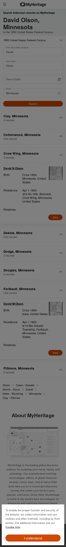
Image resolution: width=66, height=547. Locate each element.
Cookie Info (12, 527)
